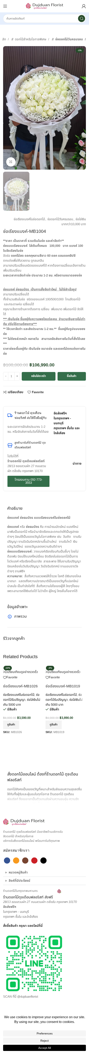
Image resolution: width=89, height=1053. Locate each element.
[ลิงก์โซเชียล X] (9, 400)
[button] (44, 873)
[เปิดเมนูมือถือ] (5, 6)
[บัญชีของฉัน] (84, 6)
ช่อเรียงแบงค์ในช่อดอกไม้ (29, 219)
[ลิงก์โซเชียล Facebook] (5, 400)
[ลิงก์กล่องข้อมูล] (32, 894)
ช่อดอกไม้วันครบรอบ (69, 39)
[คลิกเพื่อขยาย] (11, 162)
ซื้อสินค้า (71, 376)
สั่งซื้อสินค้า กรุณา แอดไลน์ (20, 926)
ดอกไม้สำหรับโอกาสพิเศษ (31, 39)
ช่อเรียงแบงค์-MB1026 (20, 686)
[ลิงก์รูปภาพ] (23, 822)
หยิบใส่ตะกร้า (38, 376)
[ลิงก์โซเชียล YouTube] (34, 860)
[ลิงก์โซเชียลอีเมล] (13, 400)
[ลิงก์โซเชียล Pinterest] (17, 400)
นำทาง (77, 463)
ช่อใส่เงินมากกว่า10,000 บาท (73, 222)
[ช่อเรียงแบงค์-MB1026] (22, 666)
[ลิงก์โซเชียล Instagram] (25, 860)
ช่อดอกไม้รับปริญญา (21, 697)
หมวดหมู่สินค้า (18, 872)
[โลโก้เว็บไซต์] (44, 6)
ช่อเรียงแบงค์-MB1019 (63, 686)
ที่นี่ (40, 926)
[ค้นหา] (81, 18)
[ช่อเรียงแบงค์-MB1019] (62, 666)
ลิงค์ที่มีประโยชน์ (19, 880)
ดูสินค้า (11, 725)
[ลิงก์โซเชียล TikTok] (43, 860)
